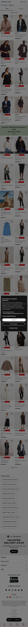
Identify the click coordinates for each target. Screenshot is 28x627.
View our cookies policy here (9, 316)
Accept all (14, 319)
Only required (13, 323)
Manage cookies (14, 327)
